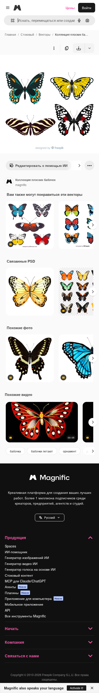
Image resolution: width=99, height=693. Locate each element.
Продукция (15, 537)
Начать (12, 628)
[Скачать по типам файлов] (89, 48)
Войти (86, 7)
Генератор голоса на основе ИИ (30, 569)
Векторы (44, 34)
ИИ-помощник (16, 551)
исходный (32, 64)
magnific (20, 185)
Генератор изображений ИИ (27, 557)
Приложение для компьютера (33, 598)
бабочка (15, 451)
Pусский (49, 517)
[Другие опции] (54, 48)
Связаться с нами (22, 656)
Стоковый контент (19, 575)
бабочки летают (42, 451)
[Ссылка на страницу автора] (9, 182)
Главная (10, 34)
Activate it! (76, 688)
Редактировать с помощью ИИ (41, 165)
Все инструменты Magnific (25, 616)
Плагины (17, 592)
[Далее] (79, 165)
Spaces (10, 546)
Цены (70, 7)
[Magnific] (49, 478)
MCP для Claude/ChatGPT (25, 581)
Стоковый (27, 34)
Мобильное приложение (24, 604)
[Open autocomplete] (10, 20)
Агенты (15, 586)
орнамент (69, 451)
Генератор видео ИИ (21, 563)
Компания (14, 642)
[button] (49, 517)
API (7, 610)
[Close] (92, 688)
